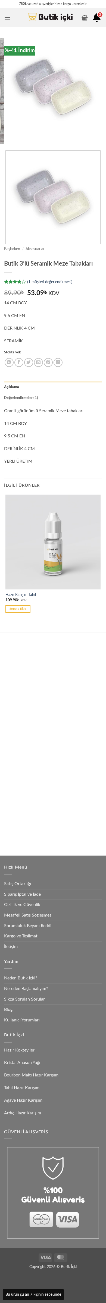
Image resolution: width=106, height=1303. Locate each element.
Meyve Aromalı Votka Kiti (33, 695)
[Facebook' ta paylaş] (18, 362)
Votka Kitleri (22, 682)
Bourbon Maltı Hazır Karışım (31, 1075)
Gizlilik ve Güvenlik (22, 904)
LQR (16, 827)
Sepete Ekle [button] (18, 608)
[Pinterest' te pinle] (48, 362)
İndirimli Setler (24, 802)
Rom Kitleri (21, 727)
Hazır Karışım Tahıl (20, 595)
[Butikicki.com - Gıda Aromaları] (50, 18)
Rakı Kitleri (21, 669)
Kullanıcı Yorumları (22, 1020)
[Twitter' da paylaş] (28, 362)
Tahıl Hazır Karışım (21, 1088)
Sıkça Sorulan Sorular (24, 999)
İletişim (11, 946)
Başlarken (12, 249)
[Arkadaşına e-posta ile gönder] (38, 362)
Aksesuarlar (35, 249)
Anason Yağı (22, 777)
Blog (8, 1009)
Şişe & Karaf (22, 840)
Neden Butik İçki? (20, 978)
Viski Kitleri (21, 657)
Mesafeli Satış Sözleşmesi (28, 915)
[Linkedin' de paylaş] (58, 362)
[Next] (24, 141)
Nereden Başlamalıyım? (26, 988)
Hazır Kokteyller (20, 1050)
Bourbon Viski (23, 752)
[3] (97, 20)
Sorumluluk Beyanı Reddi (27, 926)
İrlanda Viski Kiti (25, 739)
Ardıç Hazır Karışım (22, 1113)
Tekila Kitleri (22, 714)
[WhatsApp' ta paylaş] (9, 362)
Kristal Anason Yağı (22, 1062)
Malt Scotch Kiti (25, 764)
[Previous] (9, 141)
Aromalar (19, 790)
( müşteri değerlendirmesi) (49, 282)
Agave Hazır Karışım (23, 1100)
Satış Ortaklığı (17, 884)
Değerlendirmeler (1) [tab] (21, 397)
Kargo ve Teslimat (21, 936)
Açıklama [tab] (11, 387)
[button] (7, 17)
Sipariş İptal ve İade (22, 894)
